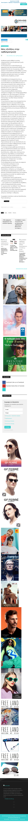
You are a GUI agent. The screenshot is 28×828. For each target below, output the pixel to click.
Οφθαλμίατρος (8, 418)
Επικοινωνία (23, 2)
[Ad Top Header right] (14, 28)
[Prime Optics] (14, 289)
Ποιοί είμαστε (4, 2)
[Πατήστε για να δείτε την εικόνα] (14, 56)
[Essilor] (14, 320)
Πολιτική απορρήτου (14, 819)
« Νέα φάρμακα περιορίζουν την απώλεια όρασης (7, 221)
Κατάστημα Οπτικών (9, 421)
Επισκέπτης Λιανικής (9, 423)
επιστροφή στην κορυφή (21, 268)
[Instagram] (4, 389)
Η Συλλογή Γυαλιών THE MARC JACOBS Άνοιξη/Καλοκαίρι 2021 (14, 248)
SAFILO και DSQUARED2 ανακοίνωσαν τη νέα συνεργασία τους (4, 251)
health (10, 212)
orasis (14, 212)
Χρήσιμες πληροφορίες (14, 2)
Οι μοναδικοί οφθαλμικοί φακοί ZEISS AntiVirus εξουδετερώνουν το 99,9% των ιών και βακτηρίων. (23, 257)
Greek (6, 41)
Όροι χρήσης (6, 819)
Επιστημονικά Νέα (4, 46)
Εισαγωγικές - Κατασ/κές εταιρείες (12, 415)
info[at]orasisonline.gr (9, 798)
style (6, 212)
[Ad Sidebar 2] (14, 354)
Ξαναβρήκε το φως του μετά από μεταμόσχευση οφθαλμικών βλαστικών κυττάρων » (20, 224)
